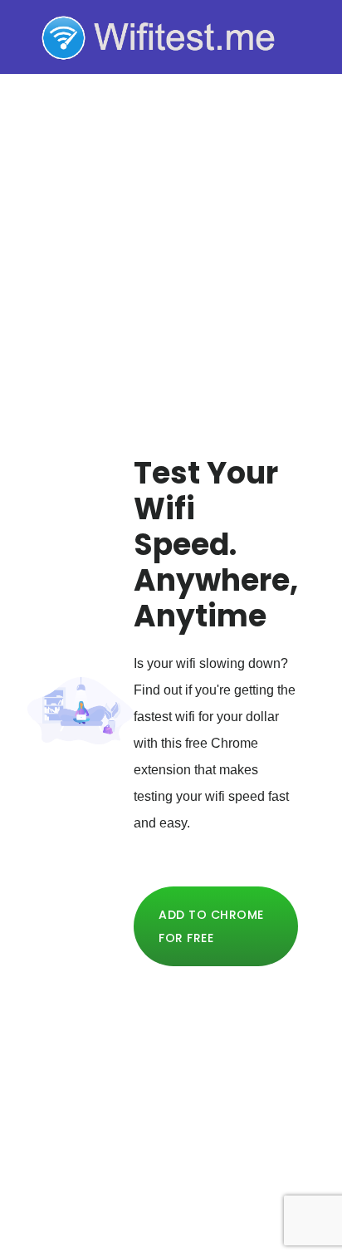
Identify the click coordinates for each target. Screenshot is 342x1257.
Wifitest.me (171, 36)
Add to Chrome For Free (211, 926)
